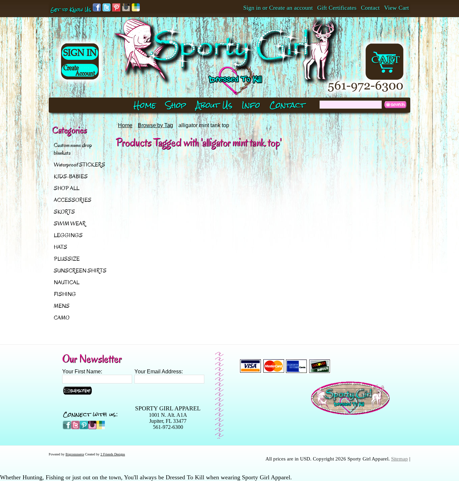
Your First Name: (82, 371)
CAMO (62, 318)
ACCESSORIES (72, 200)
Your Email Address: (158, 371)
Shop (175, 105)
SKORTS (64, 212)
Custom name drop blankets (73, 149)
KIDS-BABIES (71, 176)
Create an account (291, 7)
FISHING (65, 294)
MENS (62, 306)
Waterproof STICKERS (79, 165)
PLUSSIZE (67, 259)
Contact (370, 7)
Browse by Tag (155, 125)
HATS (60, 247)
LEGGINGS (68, 235)
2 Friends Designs (112, 454)
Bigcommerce (75, 454)
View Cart (396, 7)
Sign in (252, 7)
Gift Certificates (337, 7)
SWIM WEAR (70, 223)
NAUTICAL (66, 282)
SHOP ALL (66, 188)
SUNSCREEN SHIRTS (80, 270)
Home (125, 125)
